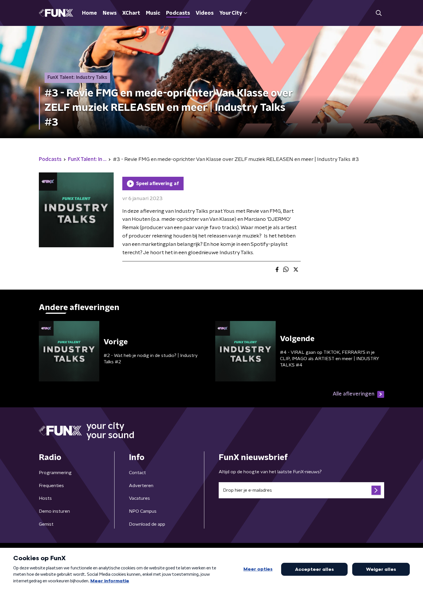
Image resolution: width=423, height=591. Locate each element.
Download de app (147, 524)
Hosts (45, 498)
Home (89, 13)
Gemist (46, 524)
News (110, 13)
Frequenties (51, 485)
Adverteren (141, 485)
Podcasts (178, 13)
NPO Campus (143, 511)
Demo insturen (54, 511)
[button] (378, 13)
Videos (205, 13)
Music (153, 13)
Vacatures (139, 498)
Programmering (55, 472)
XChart (131, 13)
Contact (137, 472)
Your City (230, 13)
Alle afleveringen (353, 394)
